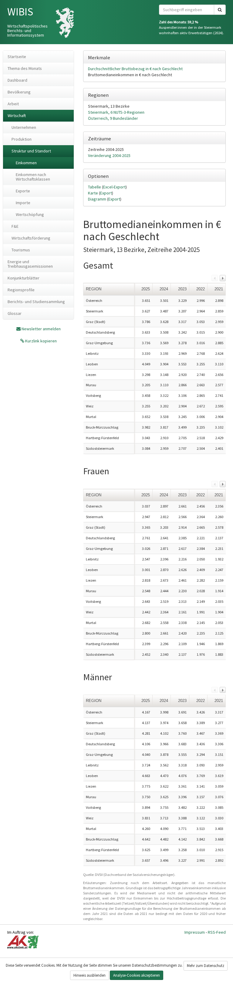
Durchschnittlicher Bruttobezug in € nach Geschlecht (135, 68)
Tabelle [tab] (95, 187)
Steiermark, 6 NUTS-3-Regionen (116, 112)
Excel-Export (114, 187)
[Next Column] (223, 278)
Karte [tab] (93, 193)
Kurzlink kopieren (40, 341)
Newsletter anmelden (41, 328)
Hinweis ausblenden (89, 975)
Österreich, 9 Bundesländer (113, 118)
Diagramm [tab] (97, 199)
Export (106, 193)
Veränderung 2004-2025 (109, 155)
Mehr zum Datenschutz (205, 965)
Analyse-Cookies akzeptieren (136, 975)
